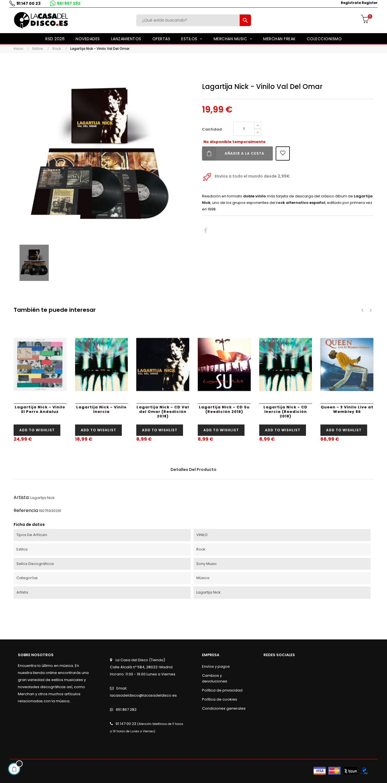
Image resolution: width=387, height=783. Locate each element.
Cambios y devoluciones (214, 678)
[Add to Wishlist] (283, 153)
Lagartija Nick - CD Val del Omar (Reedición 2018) (163, 411)
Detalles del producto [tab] (193, 469)
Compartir (205, 230)
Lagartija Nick (42, 497)
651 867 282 (68, 3)
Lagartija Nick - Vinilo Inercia (101, 409)
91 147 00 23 (28, 3)
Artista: (21, 497)
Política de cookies (219, 699)
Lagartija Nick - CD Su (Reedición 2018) (224, 409)
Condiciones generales (224, 708)
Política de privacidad (222, 690)
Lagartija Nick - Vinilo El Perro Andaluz (40, 409)
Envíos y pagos (216, 666)
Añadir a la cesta (244, 153)
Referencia (26, 510)
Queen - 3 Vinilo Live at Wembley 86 (347, 409)
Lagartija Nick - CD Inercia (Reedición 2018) (285, 411)
